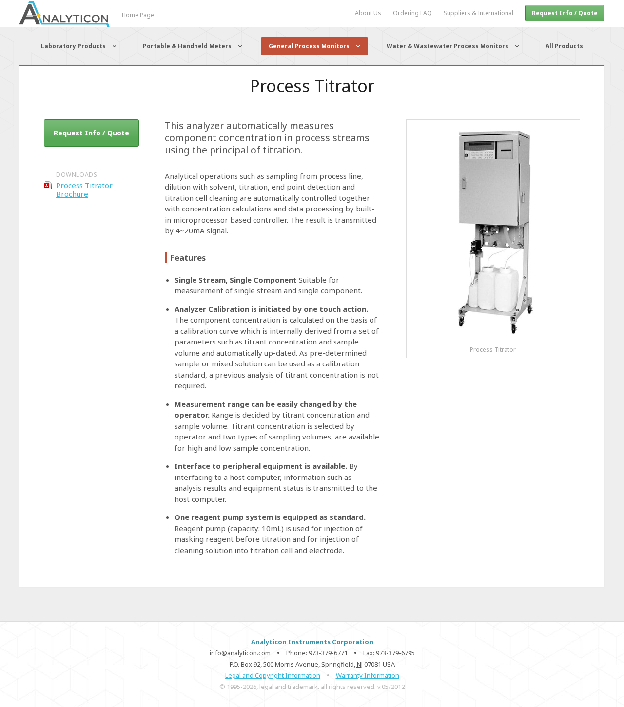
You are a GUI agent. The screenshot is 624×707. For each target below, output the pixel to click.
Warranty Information (367, 675)
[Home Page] (82, 24)
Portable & (187, 46)
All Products (564, 46)
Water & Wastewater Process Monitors (447, 46)
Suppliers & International (478, 13)
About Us (368, 13)
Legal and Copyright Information (272, 675)
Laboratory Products (73, 46)
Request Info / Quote (565, 13)
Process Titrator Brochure (84, 189)
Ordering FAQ (412, 13)
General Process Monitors (309, 46)
